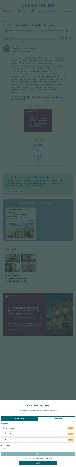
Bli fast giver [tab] (19, 419)
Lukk (38, 463)
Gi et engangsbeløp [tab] (56, 419)
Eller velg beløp (5, 445)
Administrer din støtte (45, 458)
